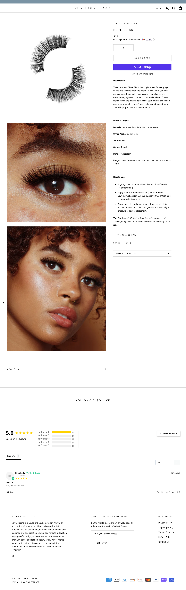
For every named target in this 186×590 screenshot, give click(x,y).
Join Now (101, 543)
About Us (13, 369)
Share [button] (12, 492)
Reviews (11, 456)
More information (126, 253)
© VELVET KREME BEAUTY (25, 578)
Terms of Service (166, 532)
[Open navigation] (6, 8)
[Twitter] (127, 243)
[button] (142, 39)
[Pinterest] (130, 243)
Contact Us (163, 542)
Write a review (127, 235)
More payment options (142, 73)
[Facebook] (123, 243)
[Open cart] (180, 8)
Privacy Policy (165, 522)
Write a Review (170, 433)
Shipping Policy (165, 527)
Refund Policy (164, 537)
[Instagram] (13, 556)
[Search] (173, 8)
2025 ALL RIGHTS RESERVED (26, 582)
